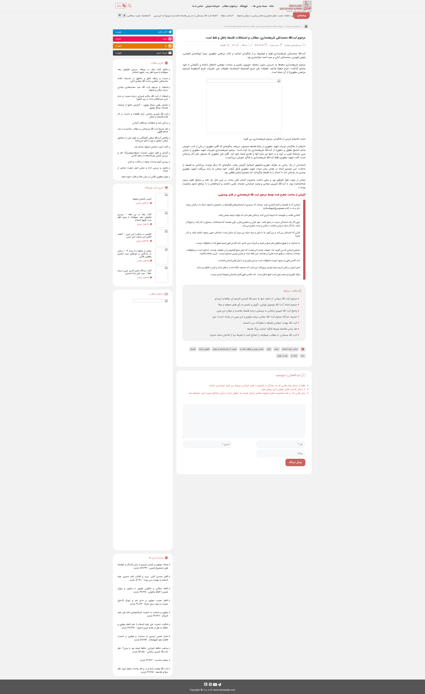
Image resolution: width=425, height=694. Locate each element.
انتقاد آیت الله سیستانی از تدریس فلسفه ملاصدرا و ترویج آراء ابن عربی (208, 15)
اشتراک (224, 45)
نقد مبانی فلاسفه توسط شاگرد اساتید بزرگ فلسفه (272, 329)
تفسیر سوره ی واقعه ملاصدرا (251, 349)
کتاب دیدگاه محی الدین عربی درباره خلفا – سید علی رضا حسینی (134, 272)
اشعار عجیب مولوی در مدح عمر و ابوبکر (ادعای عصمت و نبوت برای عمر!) (143, 602)
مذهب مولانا (250, 15)
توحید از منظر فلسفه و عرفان (224, 349)
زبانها (119, 5)
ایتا (141, 45)
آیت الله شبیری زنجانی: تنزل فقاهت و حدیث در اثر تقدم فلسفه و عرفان (143, 115)
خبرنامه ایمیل (141, 52)
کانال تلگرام (141, 32)
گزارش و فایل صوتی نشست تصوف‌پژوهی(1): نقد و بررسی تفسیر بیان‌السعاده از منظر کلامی (143, 154)
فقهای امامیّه (204, 349)
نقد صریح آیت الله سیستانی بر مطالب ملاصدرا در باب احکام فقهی (143, 130)
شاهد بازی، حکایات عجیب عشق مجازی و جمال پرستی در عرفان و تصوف (292, 15)
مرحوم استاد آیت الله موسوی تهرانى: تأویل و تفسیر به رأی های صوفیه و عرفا (257, 305)
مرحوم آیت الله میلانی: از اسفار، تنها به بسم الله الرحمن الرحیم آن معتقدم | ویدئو (256, 299)
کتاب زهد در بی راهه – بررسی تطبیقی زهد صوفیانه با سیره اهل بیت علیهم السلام (134, 217)
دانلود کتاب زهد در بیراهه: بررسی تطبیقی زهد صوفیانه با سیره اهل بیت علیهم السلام (143, 71)
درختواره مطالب (229, 6)
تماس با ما (197, 6)
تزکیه (269, 349)
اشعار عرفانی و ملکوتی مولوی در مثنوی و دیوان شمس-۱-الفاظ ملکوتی (143, 590)
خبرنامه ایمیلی (212, 6)
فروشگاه (243, 6)
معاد (302, 355)
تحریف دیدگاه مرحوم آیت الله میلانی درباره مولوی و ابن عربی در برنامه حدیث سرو (255, 317)
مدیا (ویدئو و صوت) (293, 26)
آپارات (141, 39)
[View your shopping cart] (120, 15)
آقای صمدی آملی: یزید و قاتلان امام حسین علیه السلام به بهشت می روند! (143, 578)
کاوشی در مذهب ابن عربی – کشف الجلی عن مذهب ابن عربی (134, 235)
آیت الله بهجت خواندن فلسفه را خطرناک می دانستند (270, 323)
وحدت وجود (282, 355)
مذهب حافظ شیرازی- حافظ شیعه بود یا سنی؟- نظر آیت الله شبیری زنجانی (143, 649)
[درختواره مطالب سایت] (150, 423)
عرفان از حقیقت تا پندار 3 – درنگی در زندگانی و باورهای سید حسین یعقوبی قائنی (134, 253)
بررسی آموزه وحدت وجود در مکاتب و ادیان (148, 162)
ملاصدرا (294, 355)
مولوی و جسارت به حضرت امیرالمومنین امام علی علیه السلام (143, 614)
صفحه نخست (161, 660)
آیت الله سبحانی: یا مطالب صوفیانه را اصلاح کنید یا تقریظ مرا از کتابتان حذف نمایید (253, 335)
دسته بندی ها (260, 6)
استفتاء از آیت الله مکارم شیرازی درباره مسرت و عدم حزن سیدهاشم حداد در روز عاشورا (143, 97)
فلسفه (192, 349)
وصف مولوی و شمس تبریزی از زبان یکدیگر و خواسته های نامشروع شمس (143, 566)
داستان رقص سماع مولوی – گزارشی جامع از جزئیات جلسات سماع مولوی (143, 106)
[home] (305, 26)
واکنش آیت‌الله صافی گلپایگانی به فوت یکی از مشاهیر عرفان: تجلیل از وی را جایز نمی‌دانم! (143, 139)
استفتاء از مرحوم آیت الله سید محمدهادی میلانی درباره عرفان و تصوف (143, 88)
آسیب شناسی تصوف (141, 199)
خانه (271, 6)
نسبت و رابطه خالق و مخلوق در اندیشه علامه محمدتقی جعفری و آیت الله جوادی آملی (143, 80)
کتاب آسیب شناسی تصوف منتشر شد (151, 147)
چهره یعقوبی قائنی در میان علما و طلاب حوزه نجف (144, 176)
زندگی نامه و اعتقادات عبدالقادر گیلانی (150, 123)
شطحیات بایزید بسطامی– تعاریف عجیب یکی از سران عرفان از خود (143, 15)
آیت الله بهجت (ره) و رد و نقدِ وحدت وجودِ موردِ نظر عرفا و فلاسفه (143, 670)
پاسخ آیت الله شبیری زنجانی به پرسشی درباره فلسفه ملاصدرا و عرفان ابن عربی (257, 311)
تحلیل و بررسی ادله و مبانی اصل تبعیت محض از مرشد (143, 169)
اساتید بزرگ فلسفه (290, 349)
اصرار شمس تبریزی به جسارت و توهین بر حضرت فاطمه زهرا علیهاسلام (143, 638)
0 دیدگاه (245, 45)
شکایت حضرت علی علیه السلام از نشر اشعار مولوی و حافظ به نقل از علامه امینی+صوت (143, 626)
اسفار (276, 349)
